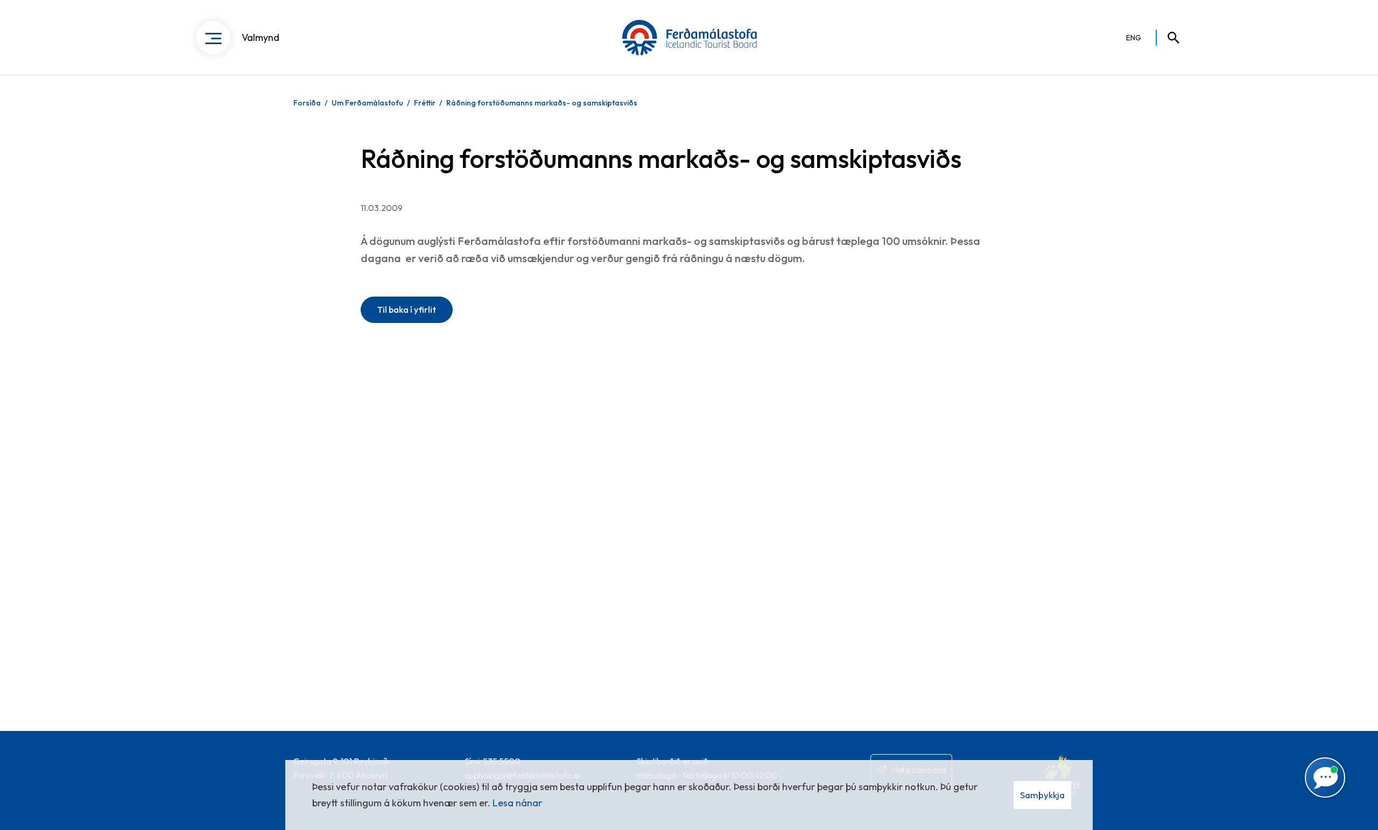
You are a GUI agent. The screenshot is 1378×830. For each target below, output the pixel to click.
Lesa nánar (517, 803)
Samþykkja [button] (1042, 794)
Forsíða (307, 103)
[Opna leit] (1169, 38)
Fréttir (424, 103)
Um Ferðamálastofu (367, 103)
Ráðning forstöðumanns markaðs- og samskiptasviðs (541, 103)
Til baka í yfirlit (406, 309)
